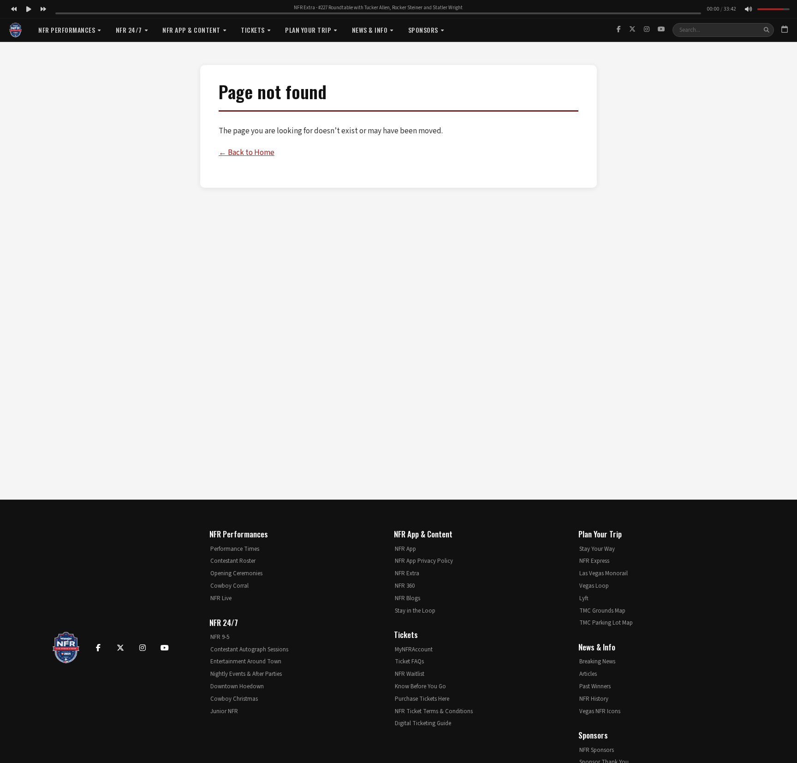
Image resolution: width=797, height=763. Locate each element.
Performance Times (234, 549)
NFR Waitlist (409, 674)
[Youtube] (164, 648)
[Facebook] (619, 29)
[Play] (28, 9)
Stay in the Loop (415, 611)
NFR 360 (405, 586)
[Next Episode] (43, 9)
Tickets (253, 30)
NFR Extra (407, 573)
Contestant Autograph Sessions (249, 649)
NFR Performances (66, 30)
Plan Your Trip (308, 30)
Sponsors (423, 30)
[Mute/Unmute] (748, 9)
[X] (632, 29)
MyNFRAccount (414, 649)
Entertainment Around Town (245, 661)
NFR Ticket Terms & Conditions (434, 711)
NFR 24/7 (129, 30)
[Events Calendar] (784, 30)
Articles (588, 674)
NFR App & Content (191, 30)
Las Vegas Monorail (603, 573)
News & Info (370, 30)
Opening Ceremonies (236, 573)
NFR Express (594, 561)
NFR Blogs (407, 598)
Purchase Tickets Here (422, 699)
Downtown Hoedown (237, 686)
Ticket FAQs (409, 661)
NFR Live (221, 598)
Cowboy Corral (229, 586)
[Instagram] (646, 29)
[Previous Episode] (13, 9)
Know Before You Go (420, 686)
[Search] (766, 30)
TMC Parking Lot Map (606, 623)
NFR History (593, 699)
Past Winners (595, 686)
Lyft (584, 598)
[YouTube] (661, 29)
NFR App (405, 549)
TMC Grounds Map (602, 611)
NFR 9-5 (219, 637)
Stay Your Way (597, 549)
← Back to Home (246, 152)
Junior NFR (224, 711)
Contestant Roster (233, 561)
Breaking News (597, 661)
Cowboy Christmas (234, 699)
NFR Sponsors (596, 750)
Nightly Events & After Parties (246, 674)
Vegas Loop (594, 586)
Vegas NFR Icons (599, 711)
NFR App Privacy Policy (424, 561)
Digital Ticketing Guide (423, 723)
